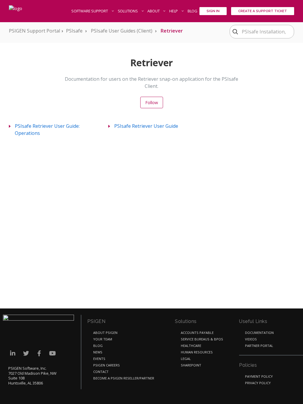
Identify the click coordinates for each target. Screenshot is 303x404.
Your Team (102, 339)
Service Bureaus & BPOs (202, 339)
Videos (251, 339)
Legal (186, 358)
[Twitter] (26, 353)
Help (174, 11)
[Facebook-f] (39, 353)
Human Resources (197, 352)
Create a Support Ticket (262, 11)
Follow (151, 102)
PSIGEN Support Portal (34, 31)
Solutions (128, 11)
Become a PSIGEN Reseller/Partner (123, 378)
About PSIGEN (105, 332)
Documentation (259, 332)
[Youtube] (52, 353)
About (153, 11)
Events (99, 358)
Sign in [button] (213, 11)
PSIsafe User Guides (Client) (121, 31)
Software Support (90, 11)
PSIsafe (74, 31)
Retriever (172, 31)
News (97, 352)
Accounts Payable (197, 332)
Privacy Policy (258, 383)
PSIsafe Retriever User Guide (146, 126)
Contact (101, 371)
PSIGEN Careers (106, 365)
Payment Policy (259, 376)
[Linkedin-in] (12, 353)
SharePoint (191, 365)
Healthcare (191, 345)
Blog (192, 11)
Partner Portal (259, 345)
